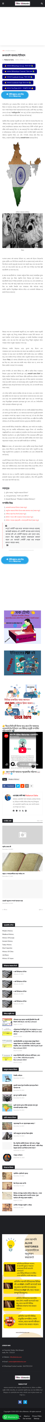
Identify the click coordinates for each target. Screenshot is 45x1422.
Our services (27, 1418)
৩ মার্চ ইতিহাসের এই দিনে (20, 1001)
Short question (7, 948)
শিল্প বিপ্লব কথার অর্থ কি (20, 1183)
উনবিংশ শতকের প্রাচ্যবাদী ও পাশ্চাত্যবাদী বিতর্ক (19, 520)
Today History (7, 945)
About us (27, 1416)
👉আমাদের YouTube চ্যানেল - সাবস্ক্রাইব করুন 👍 (19, 88)
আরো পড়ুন (37, 510)
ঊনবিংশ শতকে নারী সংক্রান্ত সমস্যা (16, 517)
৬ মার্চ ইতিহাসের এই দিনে (20, 971)
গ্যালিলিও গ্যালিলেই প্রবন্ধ (21, 1173)
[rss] (23, 811)
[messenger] (17, 811)
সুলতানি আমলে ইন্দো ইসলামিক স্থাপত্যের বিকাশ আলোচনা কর (26, 1086)
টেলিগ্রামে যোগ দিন (16, 95)
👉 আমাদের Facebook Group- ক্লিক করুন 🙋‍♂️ (19, 77)
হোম (3, 50)
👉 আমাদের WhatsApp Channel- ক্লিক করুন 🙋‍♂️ (20, 71)
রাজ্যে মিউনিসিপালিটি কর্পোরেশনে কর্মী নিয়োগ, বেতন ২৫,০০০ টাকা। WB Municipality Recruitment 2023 (27, 1057)
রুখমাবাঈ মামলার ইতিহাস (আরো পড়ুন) (16, 507)
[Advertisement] (22, 29)
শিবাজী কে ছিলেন (18, 1075)
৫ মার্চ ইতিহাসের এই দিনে (20, 981)
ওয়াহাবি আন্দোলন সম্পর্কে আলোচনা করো (12, 901)
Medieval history (8, 934)
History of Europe (8, 938)
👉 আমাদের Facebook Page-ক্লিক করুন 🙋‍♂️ (18, 82)
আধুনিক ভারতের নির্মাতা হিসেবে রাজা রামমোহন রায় (19, 510)
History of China (7, 951)
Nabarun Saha (31, 795)
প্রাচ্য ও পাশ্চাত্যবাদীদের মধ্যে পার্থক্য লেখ (13, 874)
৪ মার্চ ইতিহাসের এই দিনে (20, 991)
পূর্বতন (40, 910)
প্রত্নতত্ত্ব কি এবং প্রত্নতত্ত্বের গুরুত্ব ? (24, 1123)
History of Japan (8, 958)
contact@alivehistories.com (17, 1362)
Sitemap (36, 1418)
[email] (20, 811)
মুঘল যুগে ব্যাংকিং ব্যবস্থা (20, 1095)
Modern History (10, 50)
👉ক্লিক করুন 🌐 (7, 774)
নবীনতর (5, 910)
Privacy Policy (37, 1416)
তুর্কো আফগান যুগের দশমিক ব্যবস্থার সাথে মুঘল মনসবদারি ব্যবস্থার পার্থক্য (26, 1106)
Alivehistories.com (16, 1357)
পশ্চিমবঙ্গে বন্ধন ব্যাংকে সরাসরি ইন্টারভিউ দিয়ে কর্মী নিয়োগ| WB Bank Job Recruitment (26, 1020)
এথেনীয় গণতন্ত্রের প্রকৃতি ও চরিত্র (23, 1205)
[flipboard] (25, 811)
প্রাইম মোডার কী (6, 847)
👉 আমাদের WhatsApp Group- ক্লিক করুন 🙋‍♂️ (19, 66)
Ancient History (7, 941)
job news (5, 955)
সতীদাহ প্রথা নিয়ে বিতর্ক (12, 514)
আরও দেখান (40, 821)
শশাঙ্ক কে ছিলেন (18, 1155)
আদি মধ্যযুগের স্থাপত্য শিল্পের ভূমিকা (23, 1133)
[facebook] (13, 811)
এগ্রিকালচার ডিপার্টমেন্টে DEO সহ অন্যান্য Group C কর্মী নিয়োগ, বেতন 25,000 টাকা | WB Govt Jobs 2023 (28, 1031)
